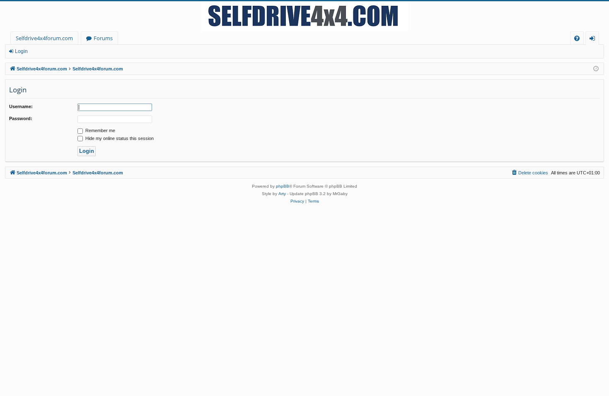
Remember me (99, 130)
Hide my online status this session (119, 138)
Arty (282, 193)
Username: (21, 106)
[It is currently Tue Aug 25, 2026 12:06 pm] (596, 69)
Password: (20, 118)
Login (21, 51)
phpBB (282, 186)
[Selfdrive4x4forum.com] (304, 16)
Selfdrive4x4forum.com (44, 38)
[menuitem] (576, 38)
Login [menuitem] (594, 39)
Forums (103, 38)
